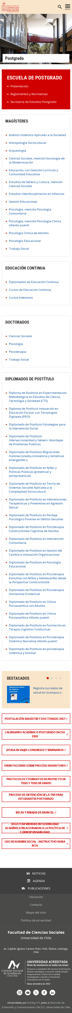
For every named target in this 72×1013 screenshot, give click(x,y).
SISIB (30, 1002)
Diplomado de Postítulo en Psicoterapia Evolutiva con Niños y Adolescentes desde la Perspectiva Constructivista (37, 578)
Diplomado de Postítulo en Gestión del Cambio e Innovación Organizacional (35, 552)
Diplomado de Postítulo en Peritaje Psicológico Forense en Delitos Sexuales (36, 517)
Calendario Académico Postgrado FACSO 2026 (35, 734)
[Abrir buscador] (59, 7)
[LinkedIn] (52, 992)
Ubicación (36, 897)
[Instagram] (19, 992)
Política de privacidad (36, 920)
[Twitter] (36, 992)
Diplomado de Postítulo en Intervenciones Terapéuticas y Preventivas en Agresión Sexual (38, 503)
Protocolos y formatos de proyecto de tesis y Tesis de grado (36, 781)
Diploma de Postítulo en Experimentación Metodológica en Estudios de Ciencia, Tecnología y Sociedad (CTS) (38, 397)
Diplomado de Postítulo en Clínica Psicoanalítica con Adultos (32, 604)
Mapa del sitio (36, 912)
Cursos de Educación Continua (30, 290)
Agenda (39, 881)
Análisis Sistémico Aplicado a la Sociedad (37, 135)
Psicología (16, 344)
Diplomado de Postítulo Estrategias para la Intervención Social (37, 426)
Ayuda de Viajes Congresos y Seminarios (35, 750)
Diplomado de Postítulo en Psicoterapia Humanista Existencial (36, 592)
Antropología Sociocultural (27, 143)
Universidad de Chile (58, 1007)
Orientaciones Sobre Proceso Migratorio (35, 765)
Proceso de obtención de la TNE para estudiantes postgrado (36, 797)
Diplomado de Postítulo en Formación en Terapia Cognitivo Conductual (37, 627)
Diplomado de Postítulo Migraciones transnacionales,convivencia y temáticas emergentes (36, 456)
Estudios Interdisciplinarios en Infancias (36, 194)
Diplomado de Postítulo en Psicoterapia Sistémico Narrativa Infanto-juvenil (36, 639)
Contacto (36, 905)
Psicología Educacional (25, 241)
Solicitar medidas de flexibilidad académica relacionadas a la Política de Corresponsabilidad (35, 828)
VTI (38, 1002)
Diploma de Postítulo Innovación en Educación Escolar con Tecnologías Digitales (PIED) (33, 413)
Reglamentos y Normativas (29, 94)
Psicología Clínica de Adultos (29, 233)
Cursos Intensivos (21, 297)
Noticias (39, 873)
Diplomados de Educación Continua (34, 282)
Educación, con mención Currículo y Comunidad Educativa (33, 172)
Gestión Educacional (23, 202)
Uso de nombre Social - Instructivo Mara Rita (35, 843)
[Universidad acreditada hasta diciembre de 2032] (36, 973)
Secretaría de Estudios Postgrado (33, 102)
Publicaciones (39, 888)
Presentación (19, 86)
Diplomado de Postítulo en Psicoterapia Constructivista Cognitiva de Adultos (36, 529)
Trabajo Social (19, 249)
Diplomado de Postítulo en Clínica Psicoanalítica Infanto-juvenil (32, 615)
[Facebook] (44, 992)
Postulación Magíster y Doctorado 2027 (35, 719)
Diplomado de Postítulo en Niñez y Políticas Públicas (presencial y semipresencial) (33, 472)
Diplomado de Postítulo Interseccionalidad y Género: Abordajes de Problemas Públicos (36, 440)
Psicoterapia (17, 352)
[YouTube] (28, 992)
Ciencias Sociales (20, 336)
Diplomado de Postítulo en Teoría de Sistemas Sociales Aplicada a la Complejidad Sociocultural (34, 487)
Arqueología (17, 151)
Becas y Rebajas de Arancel (35, 812)
